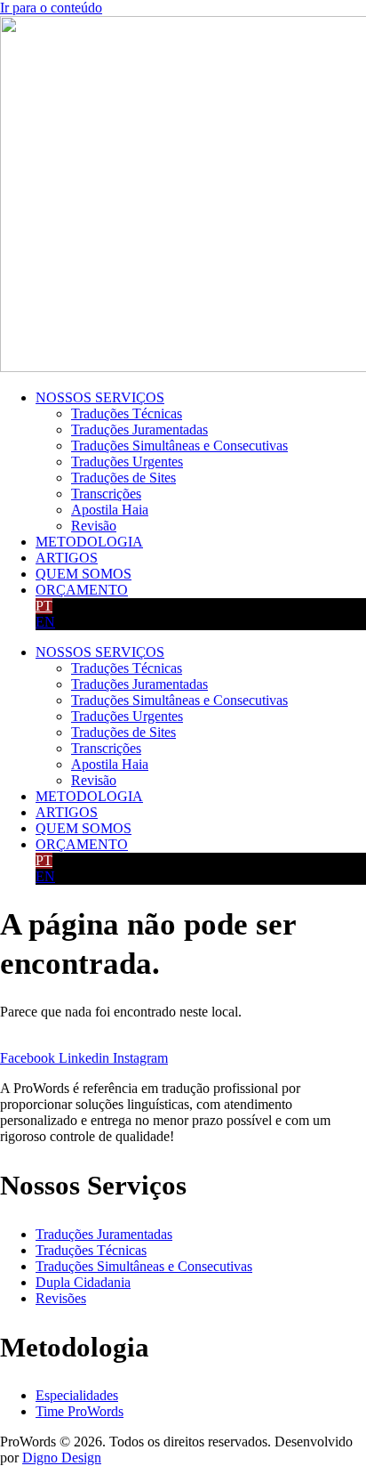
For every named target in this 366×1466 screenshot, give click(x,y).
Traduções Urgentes (127, 461)
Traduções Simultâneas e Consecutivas (179, 445)
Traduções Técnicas (126, 413)
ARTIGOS (67, 557)
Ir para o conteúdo (51, 7)
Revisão (93, 525)
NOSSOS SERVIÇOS (100, 397)
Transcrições (106, 493)
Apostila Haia (109, 509)
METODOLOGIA (89, 541)
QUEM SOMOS (83, 573)
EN (45, 621)
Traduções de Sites (123, 477)
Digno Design (61, 1457)
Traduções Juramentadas (139, 429)
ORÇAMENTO (82, 589)
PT (44, 605)
